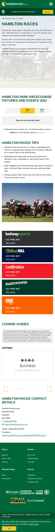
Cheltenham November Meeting (23, 12)
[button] (52, 111)
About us (5, 455)
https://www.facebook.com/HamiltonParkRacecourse (24, 435)
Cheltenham (31, 475)
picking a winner (33, 458)
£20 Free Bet (13, 272)
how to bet (31, 455)
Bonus (4, 475)
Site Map (4, 462)
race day (31, 462)
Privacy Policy (6, 458)
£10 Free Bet (13, 240)
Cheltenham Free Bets (35, 478)
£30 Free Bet (13, 256)
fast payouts (6, 478)
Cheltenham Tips (33, 482)
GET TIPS (47, 12)
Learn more (33, 524)
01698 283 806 (10, 421)
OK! (9, 528)
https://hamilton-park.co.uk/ (16, 424)
